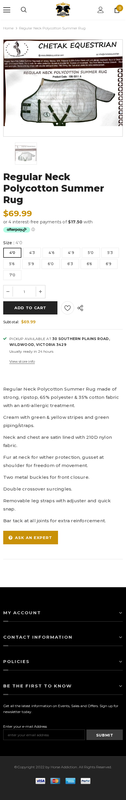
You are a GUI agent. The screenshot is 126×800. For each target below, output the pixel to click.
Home (8, 28)
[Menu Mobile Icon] (6, 10)
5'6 (12, 264)
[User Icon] (101, 10)
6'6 (89, 264)
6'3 (70, 264)
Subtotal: (11, 322)
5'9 (31, 264)
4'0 (12, 252)
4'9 (71, 252)
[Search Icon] (24, 10)
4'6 (51, 252)
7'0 (12, 275)
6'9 (109, 264)
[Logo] (63, 10)
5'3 (110, 252)
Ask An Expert (33, 537)
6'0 (51, 264)
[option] (63, 84)
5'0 (91, 252)
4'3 (32, 252)
